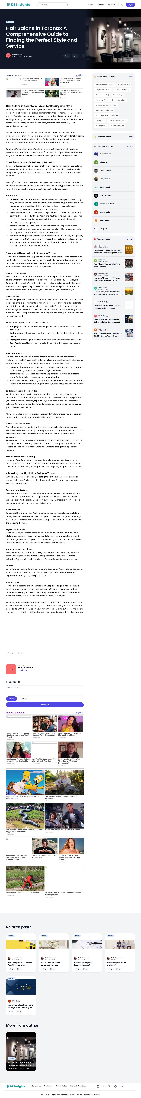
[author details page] (8, 55)
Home (90, 4)
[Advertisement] (45, 632)
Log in (130, 4)
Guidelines (48, 1086)
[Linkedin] (121, 1086)
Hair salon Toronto (14, 460)
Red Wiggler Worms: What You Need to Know (107, 265)
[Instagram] (115, 1086)
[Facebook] (97, 1086)
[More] (83, 56)
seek (21, 539)
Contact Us (36, 1086)
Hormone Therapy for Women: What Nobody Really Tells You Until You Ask (107, 279)
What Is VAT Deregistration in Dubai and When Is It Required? (107, 320)
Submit (12, 699)
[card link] (129, 249)
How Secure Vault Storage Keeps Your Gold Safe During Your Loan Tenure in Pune (108, 251)
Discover (100, 4)
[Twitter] (103, 1086)
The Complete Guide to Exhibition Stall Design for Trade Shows (108, 334)
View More (45, 704)
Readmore (22, 670)
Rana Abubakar (18, 54)
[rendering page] (19, 4)
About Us (112, 4)
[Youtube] (109, 1086)
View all (130, 77)
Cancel (24, 699)
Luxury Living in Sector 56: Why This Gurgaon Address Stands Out (108, 293)
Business (10, 22)
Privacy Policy (61, 1086)
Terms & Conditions (78, 1086)
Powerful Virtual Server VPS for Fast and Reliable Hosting (107, 307)
